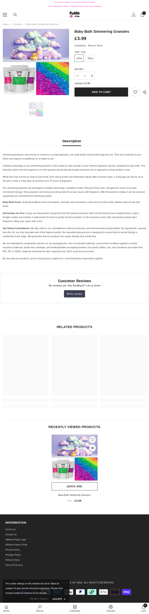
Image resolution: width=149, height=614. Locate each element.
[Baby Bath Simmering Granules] (75, 458)
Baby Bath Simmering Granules (74, 495)
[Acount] (134, 15)
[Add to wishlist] (92, 439)
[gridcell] (74, 175)
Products (17, 24)
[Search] (15, 15)
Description (72, 141)
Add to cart (102, 92)
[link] (135, 92)
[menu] (5, 15)
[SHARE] (143, 92)
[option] (36, 62)
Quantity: (79, 69)
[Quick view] (92, 448)
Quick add (74, 486)
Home (6, 24)
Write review (74, 293)
